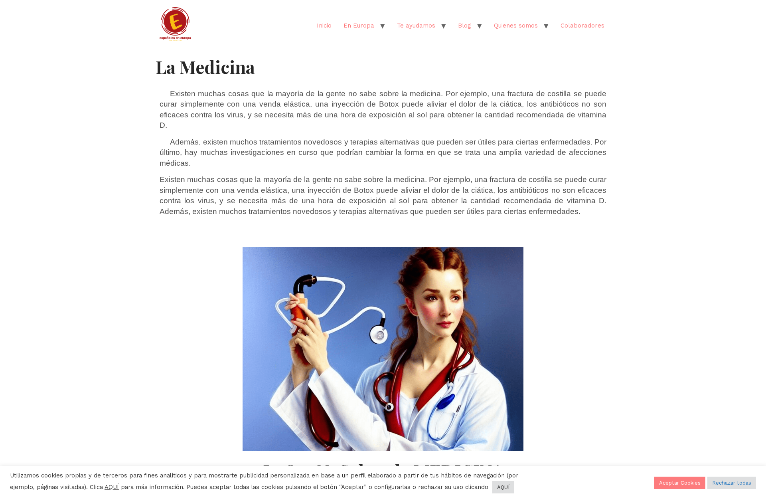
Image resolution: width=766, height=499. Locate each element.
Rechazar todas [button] (731, 483)
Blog (464, 25)
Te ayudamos (416, 25)
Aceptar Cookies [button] (680, 483)
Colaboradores (582, 25)
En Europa (359, 25)
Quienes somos (516, 25)
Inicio (324, 25)
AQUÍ (112, 487)
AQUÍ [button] (503, 487)
